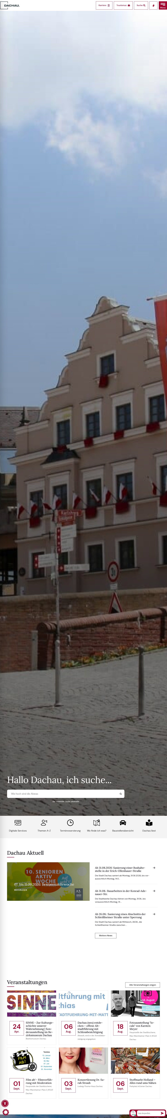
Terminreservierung (70, 830)
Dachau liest (149, 830)
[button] (163, 5)
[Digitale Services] (18, 822)
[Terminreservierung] (70, 822)
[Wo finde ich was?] (96, 822)
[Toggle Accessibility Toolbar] (5, 1103)
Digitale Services (18, 830)
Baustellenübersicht (123, 830)
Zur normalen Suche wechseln (65, 801)
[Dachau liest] (149, 822)
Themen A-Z (44, 830)
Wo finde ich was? (96, 830)
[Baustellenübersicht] (123, 822)
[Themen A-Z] (44, 822)
